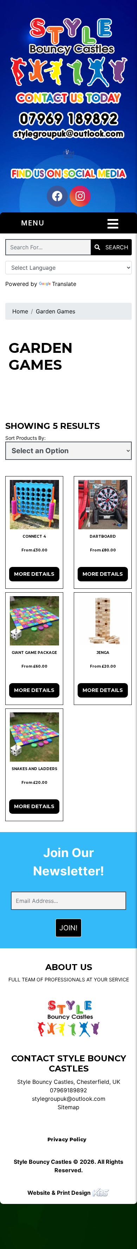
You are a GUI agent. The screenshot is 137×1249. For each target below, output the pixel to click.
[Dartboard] (102, 504)
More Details (34, 574)
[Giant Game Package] (34, 620)
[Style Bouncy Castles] (68, 52)
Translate (64, 283)
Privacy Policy (66, 1139)
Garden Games (55, 311)
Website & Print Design (59, 1192)
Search (116, 247)
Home (20, 311)
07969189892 (68, 1090)
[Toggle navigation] (113, 224)
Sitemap (68, 1107)
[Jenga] (102, 620)
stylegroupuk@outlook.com (68, 1098)
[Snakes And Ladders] (34, 737)
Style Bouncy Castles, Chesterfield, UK (68, 1081)
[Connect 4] (34, 504)
